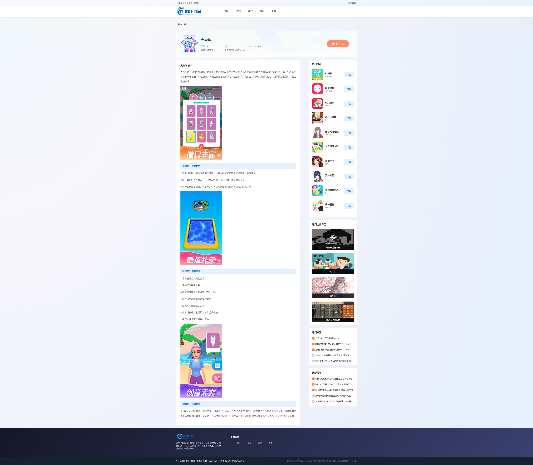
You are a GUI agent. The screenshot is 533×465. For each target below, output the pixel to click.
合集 (273, 11)
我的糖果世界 (332, 189)
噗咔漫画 (329, 204)
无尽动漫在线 (332, 131)
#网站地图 (352, 3)
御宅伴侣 (329, 160)
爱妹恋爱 (329, 175)
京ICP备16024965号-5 (235, 461)
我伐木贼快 (330, 117)
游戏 (250, 11)
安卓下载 (340, 43)
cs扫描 (328, 73)
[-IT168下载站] (188, 12)
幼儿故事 (329, 102)
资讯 (262, 11)
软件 (238, 11)
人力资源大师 (332, 146)
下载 (349, 74)
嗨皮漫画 (329, 88)
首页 (227, 11)
